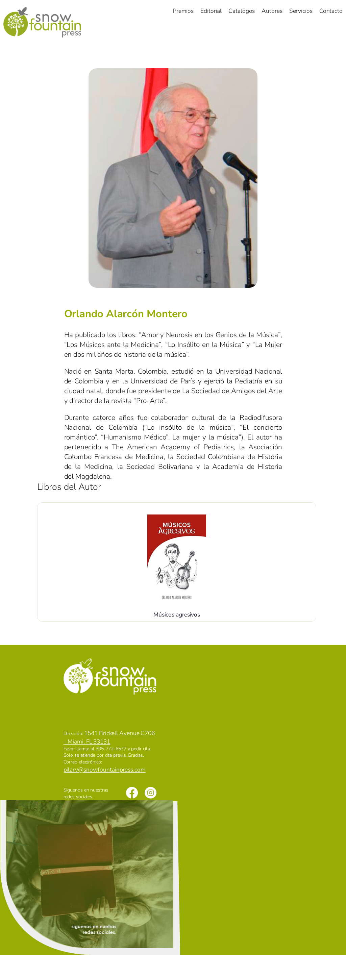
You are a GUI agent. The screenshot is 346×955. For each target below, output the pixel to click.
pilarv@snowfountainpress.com (105, 769)
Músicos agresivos (176, 614)
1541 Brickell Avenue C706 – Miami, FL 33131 (109, 737)
